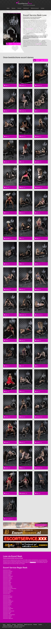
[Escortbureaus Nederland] (25, 532)
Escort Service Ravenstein (7, 596)
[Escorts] (25, 545)
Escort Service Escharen (7, 572)
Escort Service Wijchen (7, 589)
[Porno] (25, 525)
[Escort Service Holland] (25, 538)
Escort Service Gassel (7, 583)
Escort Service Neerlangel (7, 587)
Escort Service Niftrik (6, 581)
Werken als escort (35, 8)
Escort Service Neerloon (7, 573)
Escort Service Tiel (6, 606)
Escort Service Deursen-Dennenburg (9, 588)
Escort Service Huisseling (7, 578)
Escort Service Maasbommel (8, 601)
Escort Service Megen (7, 599)
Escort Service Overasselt (7, 586)
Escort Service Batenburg (7, 597)
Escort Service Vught (6, 613)
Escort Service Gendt (7, 609)
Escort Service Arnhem (7, 617)
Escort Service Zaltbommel (8, 618)
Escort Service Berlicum (7, 604)
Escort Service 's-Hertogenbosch (9, 614)
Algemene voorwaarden (19, 625)
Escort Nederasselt (29, 28)
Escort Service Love (5, 627)
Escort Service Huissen (7, 612)
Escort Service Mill (6, 593)
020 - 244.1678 (14, 44)
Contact (42, 8)
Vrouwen (19, 8)
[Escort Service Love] (25, 3)
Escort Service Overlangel (7, 571)
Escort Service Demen (7, 592)
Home (8, 8)
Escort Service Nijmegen (7, 602)
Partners (35, 624)
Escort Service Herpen (7, 579)
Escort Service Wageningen (8, 608)
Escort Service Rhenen (7, 607)
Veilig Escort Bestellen (8, 625)
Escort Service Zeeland (7, 577)
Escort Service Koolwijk (7, 582)
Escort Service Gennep (7, 603)
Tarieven (13, 8)
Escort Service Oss (6, 598)
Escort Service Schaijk (7, 584)
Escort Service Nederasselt (8, 576)
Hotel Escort (26, 8)
